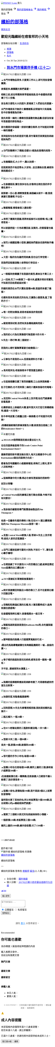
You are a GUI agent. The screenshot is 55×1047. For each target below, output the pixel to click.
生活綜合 (24, 43)
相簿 (9, 49)
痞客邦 (26, 871)
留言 (32, 871)
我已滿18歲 (7, 1041)
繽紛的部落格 (14, 21)
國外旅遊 (23, 879)
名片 (9, 56)
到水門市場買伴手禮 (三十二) (28, 67)
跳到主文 (5, 29)
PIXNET (13, 1005)
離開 (16, 1041)
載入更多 (6, 896)
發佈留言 (6, 913)
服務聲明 (30, 1008)
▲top (3, 890)
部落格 (10, 52)
